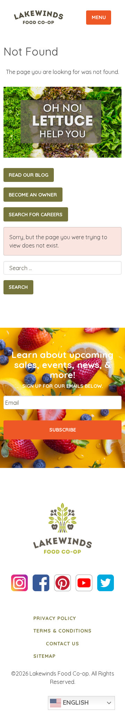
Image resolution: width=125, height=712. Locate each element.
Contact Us (62, 643)
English (75, 702)
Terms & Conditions (62, 631)
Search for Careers (35, 214)
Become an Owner (33, 195)
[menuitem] (62, 618)
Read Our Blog (28, 175)
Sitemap (44, 656)
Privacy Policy (54, 618)
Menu (99, 17)
